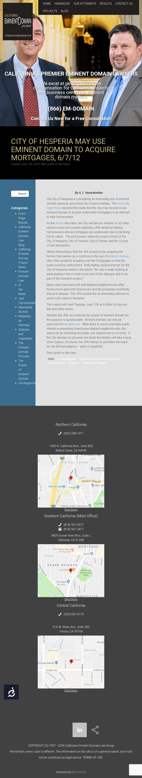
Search (22, 193)
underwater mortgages (94, 363)
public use (73, 324)
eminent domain (118, 256)
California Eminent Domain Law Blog (24, 236)
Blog (64, 11)
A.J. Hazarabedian (66, 359)
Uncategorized (28, 383)
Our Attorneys (85, 3)
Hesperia (73, 363)
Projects (50, 11)
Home (47, 3)
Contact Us (124, 3)
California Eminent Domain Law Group (99, 359)
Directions (71, 509)
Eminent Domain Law (23, 276)
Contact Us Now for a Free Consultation (71, 118)
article (59, 223)
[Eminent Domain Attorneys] (18, 21)
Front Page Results (23, 218)
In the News (62, 164)
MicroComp (79, 772)
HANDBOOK (62, 3)
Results (106, 3)
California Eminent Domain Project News (24, 258)
